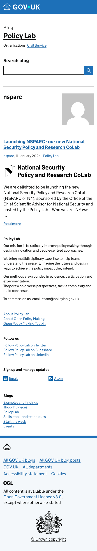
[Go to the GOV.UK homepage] (21, 7)
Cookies (58, 473)
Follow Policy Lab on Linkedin (26, 355)
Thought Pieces (15, 407)
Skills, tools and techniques (24, 417)
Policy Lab (19, 35)
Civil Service (36, 45)
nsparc (8, 156)
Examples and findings (20, 402)
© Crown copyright (48, 539)
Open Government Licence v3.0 (32, 496)
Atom (58, 378)
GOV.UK (10, 467)
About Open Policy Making (24, 319)
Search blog (16, 61)
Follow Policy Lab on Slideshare (27, 350)
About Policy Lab (16, 314)
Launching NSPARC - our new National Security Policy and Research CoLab (44, 144)
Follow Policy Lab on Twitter (24, 345)
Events (8, 426)
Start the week (14, 421)
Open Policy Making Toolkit (24, 323)
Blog (8, 28)
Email (13, 378)
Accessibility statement (25, 473)
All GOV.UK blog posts (60, 460)
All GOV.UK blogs (19, 460)
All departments (38, 467)
